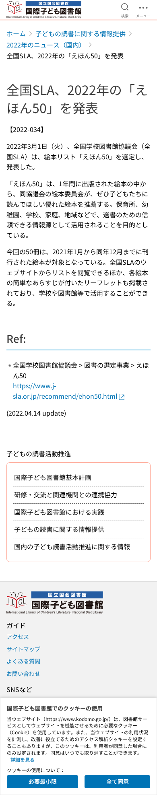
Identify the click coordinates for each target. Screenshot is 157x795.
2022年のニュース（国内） (45, 44)
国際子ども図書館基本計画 (52, 477)
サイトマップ (23, 649)
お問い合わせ (23, 673)
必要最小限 (43, 781)
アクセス (17, 636)
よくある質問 (23, 661)
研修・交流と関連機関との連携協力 (65, 494)
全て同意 (117, 781)
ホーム (16, 33)
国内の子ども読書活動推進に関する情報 (72, 546)
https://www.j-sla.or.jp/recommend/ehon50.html (65, 391)
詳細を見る (22, 759)
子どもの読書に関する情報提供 (80, 33)
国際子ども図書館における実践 (59, 512)
